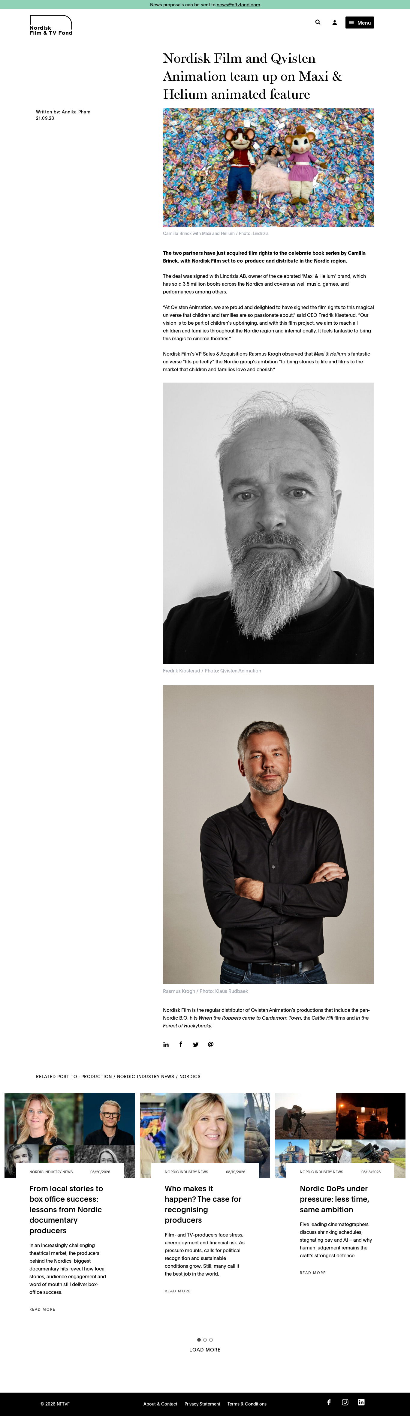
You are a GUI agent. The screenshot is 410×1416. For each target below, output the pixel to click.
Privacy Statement (202, 1404)
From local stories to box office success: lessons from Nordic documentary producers (66, 1209)
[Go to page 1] (199, 1340)
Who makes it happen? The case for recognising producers (203, 1204)
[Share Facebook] (180, 1044)
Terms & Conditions (247, 1404)
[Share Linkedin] (165, 1045)
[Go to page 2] (205, 1340)
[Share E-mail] (211, 1044)
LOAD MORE (205, 1349)
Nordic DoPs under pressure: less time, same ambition (334, 1198)
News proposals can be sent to (205, 4)
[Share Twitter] (195, 1045)
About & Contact (160, 1404)
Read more (42, 1309)
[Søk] (318, 22)
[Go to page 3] (211, 1340)
